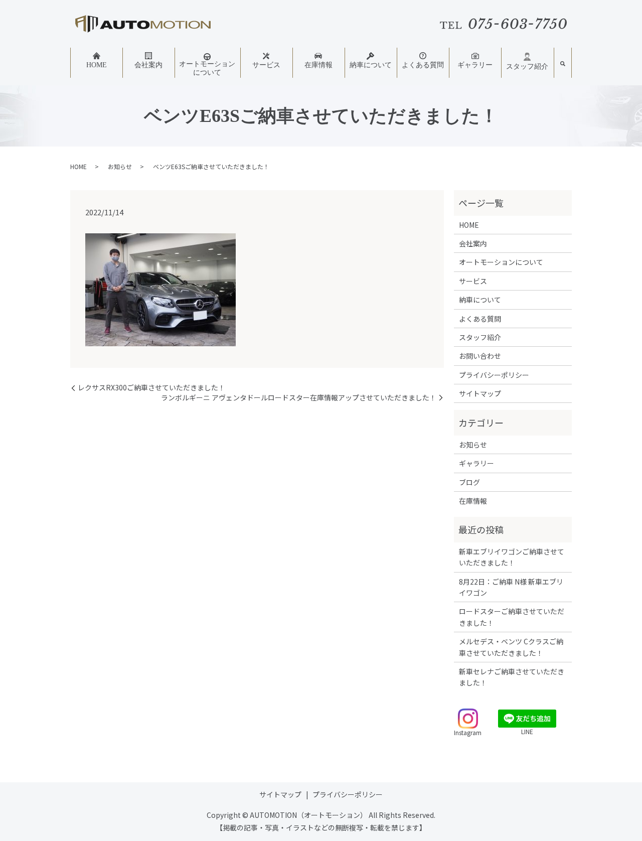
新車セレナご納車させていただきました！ (511, 676)
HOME (96, 65)
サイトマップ (480, 393)
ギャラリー (475, 65)
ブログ (469, 482)
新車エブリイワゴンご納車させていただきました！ (511, 557)
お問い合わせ (480, 356)
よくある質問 (423, 65)
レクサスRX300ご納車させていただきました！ (151, 387)
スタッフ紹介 (527, 66)
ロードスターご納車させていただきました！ (511, 616)
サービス (266, 65)
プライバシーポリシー (494, 375)
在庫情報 (318, 65)
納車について (371, 65)
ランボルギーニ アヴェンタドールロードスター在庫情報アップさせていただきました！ (298, 397)
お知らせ (120, 166)
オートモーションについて (207, 68)
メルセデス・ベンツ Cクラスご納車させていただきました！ (511, 646)
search (563, 64)
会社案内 (148, 65)
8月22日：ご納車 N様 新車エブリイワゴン (511, 587)
